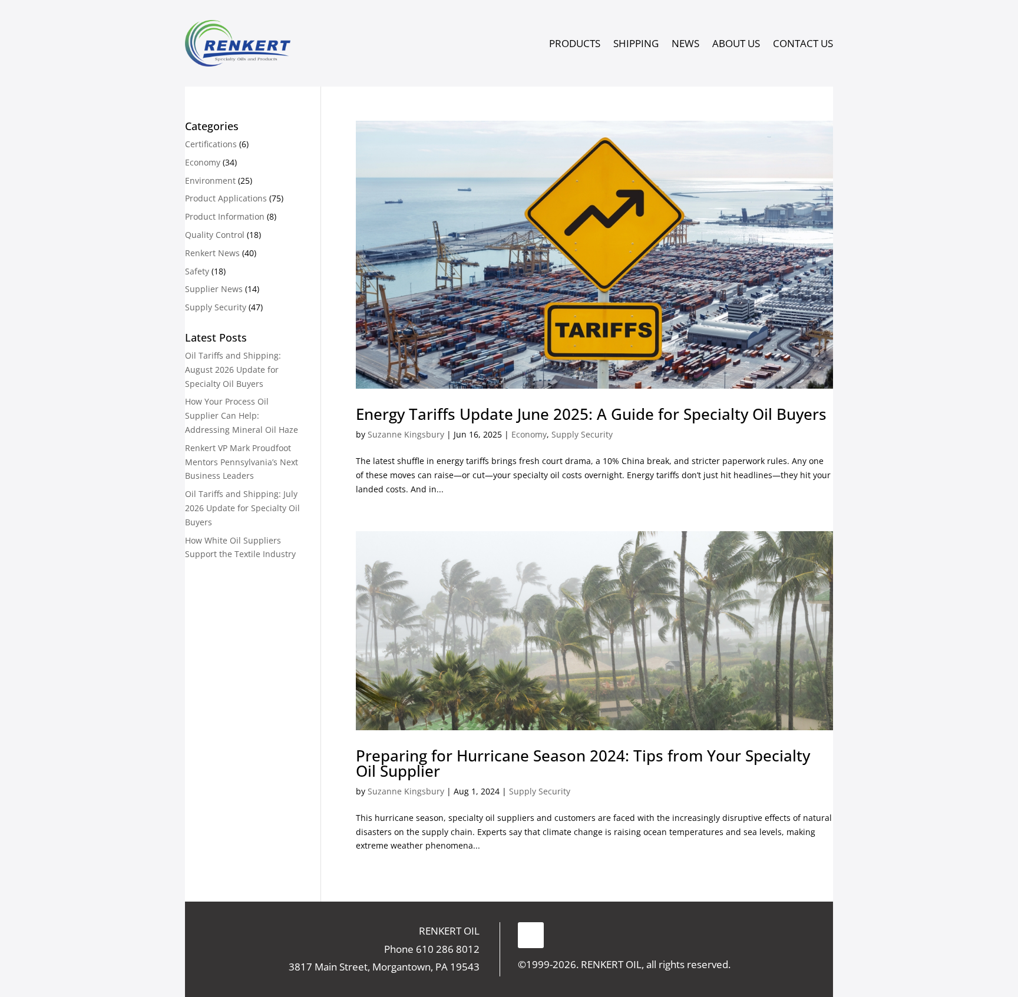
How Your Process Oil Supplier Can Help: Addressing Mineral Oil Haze (241, 415)
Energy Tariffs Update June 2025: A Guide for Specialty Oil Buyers (591, 414)
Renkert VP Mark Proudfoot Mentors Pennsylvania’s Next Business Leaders (241, 462)
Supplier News (214, 288)
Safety (197, 271)
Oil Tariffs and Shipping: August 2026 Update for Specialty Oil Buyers (233, 369)
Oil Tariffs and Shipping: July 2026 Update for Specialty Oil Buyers (242, 508)
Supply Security (582, 434)
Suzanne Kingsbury (406, 434)
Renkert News (212, 253)
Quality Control (214, 234)
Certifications (211, 144)
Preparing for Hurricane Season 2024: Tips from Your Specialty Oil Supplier (583, 763)
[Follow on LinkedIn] (531, 935)
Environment (210, 180)
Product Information (225, 216)
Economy (529, 434)
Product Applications (226, 198)
